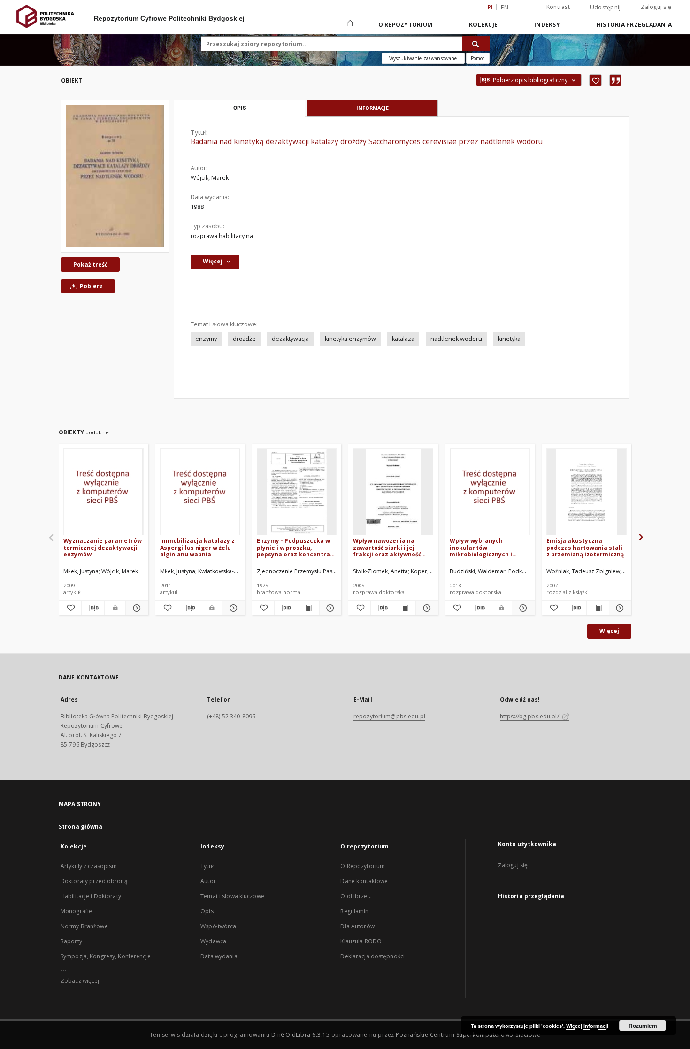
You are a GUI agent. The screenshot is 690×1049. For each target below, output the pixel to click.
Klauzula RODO (361, 941)
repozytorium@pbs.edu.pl (389, 716)
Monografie (76, 911)
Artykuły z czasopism (89, 866)
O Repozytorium (362, 866)
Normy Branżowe (84, 926)
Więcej (609, 631)
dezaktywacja (290, 339)
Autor (208, 881)
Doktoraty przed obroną (94, 881)
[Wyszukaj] (476, 43)
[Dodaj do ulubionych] (595, 80)
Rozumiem (643, 1025)
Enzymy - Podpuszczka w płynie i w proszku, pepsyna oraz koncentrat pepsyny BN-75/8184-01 (295, 547)
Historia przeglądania (634, 25)
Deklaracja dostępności (372, 956)
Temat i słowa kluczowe (232, 896)
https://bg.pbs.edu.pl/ (530, 716)
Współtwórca (218, 926)
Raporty (71, 941)
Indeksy (547, 25)
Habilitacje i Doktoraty (91, 896)
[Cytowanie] (615, 80)
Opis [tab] (239, 108)
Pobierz (90, 286)
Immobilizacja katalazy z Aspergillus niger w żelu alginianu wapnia (197, 547)
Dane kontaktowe (364, 881)
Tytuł (207, 866)
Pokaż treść (90, 265)
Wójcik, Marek (210, 178)
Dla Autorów (357, 926)
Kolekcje (483, 25)
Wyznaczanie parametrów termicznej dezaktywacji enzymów (102, 547)
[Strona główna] (349, 24)
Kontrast (558, 7)
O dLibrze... (355, 896)
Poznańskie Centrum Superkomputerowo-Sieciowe (468, 1035)
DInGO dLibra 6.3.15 (300, 1035)
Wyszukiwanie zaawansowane (423, 58)
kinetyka (509, 339)
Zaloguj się (656, 7)
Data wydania (218, 956)
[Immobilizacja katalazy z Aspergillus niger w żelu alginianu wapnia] (200, 492)
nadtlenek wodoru (456, 339)
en (504, 7)
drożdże (244, 339)
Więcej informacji (587, 1025)
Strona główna (81, 827)
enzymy (206, 339)
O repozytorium (405, 25)
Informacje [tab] (372, 107)
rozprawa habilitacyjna (222, 236)
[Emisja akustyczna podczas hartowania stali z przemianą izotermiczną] (586, 492)
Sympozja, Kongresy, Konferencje (106, 956)
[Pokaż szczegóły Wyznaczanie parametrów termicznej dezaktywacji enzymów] (135, 608)
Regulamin (354, 911)
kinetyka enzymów (350, 339)
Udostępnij (605, 7)
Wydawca (213, 941)
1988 (197, 207)
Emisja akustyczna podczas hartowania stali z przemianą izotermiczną (585, 547)
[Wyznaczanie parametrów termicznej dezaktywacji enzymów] (103, 492)
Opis (206, 911)
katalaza (403, 339)
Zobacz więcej (80, 981)
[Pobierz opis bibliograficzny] (93, 608)
